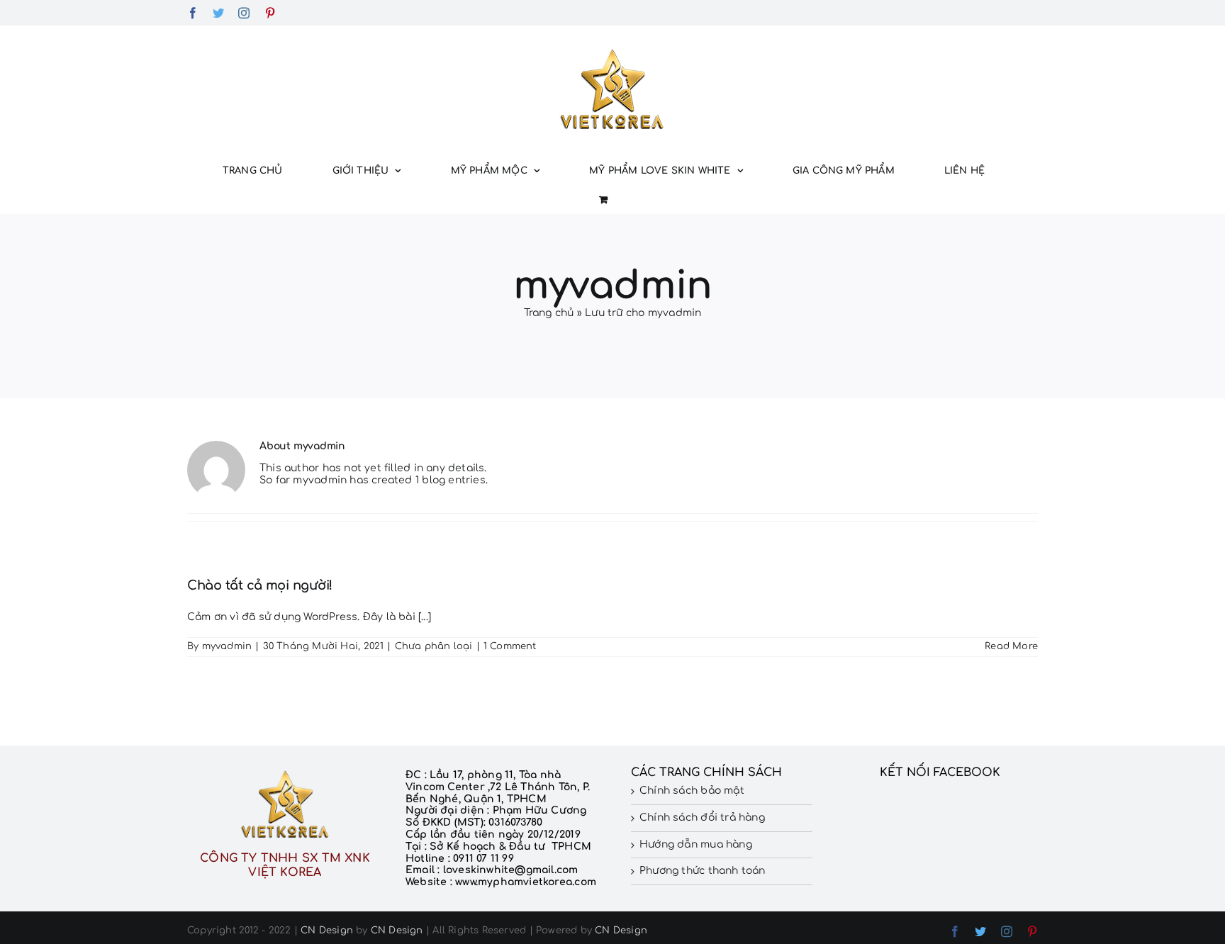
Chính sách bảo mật (691, 790)
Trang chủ (549, 313)
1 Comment (510, 646)
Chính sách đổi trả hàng (702, 817)
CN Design (327, 930)
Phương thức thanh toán (702, 870)
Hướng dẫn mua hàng (695, 844)
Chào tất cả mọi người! (259, 585)
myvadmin (227, 646)
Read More (1011, 646)
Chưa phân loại (434, 646)
